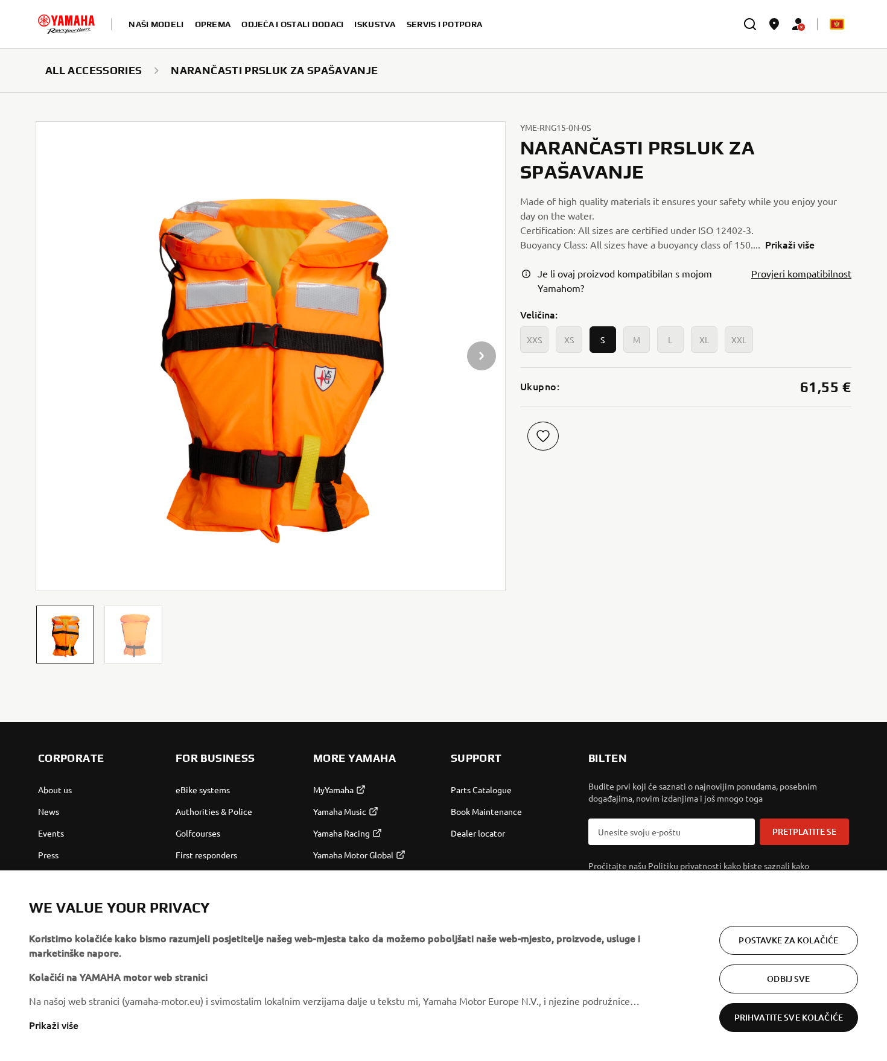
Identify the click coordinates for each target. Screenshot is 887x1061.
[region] (443, 965)
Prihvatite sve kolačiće (788, 1017)
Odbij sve (788, 978)
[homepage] (66, 24)
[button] (65, 635)
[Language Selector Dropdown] (837, 24)
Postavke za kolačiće (788, 940)
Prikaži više (53, 1024)
